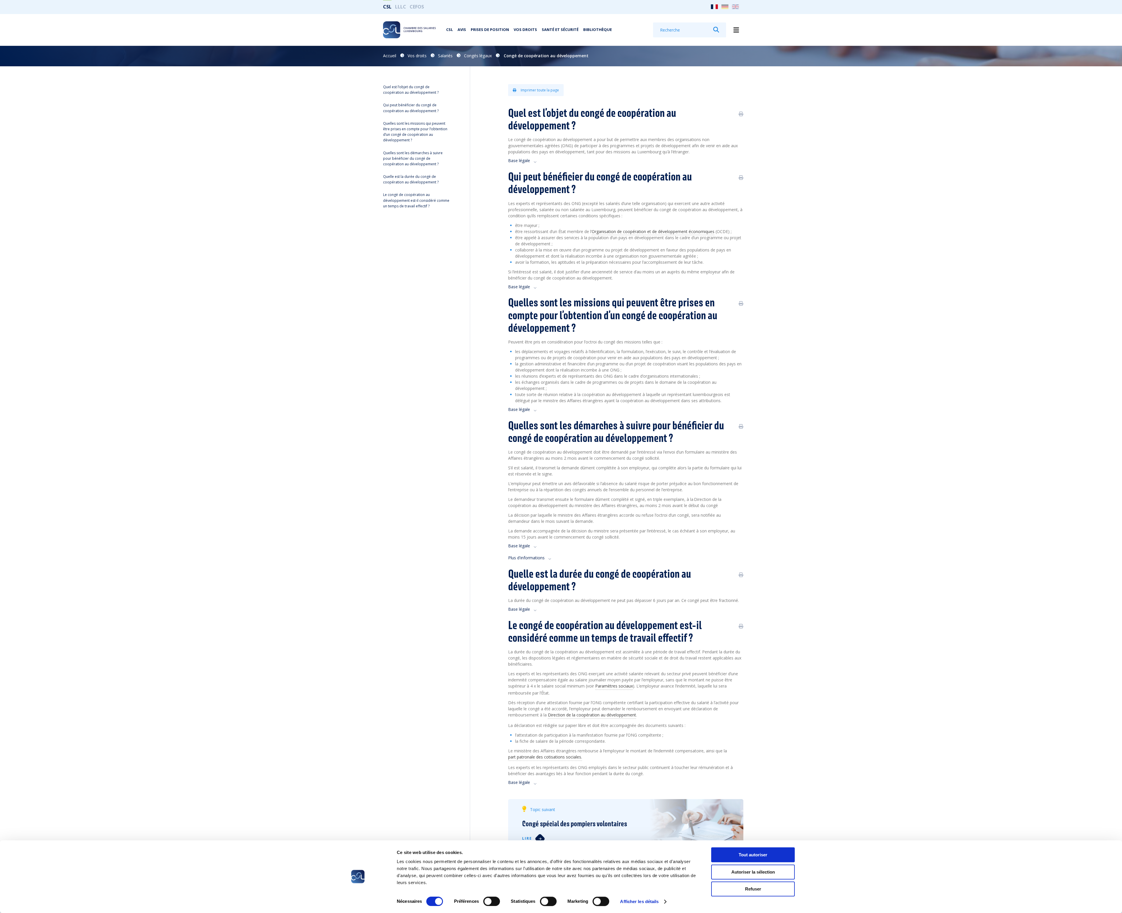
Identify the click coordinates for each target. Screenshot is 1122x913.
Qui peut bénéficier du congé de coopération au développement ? (411, 108)
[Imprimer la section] (741, 114)
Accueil (389, 55)
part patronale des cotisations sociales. (545, 757)
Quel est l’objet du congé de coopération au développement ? (411, 89)
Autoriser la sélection (753, 871)
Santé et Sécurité (560, 29)
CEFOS (417, 7)
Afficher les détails (639, 901)
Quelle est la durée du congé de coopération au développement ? (411, 179)
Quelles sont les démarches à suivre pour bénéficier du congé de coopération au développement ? (413, 158)
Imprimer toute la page (539, 90)
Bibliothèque (597, 29)
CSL (387, 7)
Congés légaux (478, 55)
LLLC (400, 7)
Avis (462, 29)
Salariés (445, 55)
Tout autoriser (753, 854)
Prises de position (490, 29)
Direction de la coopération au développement (592, 715)
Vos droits (525, 29)
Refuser (753, 888)
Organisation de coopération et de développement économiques (653, 231)
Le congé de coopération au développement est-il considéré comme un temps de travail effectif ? (416, 200)
